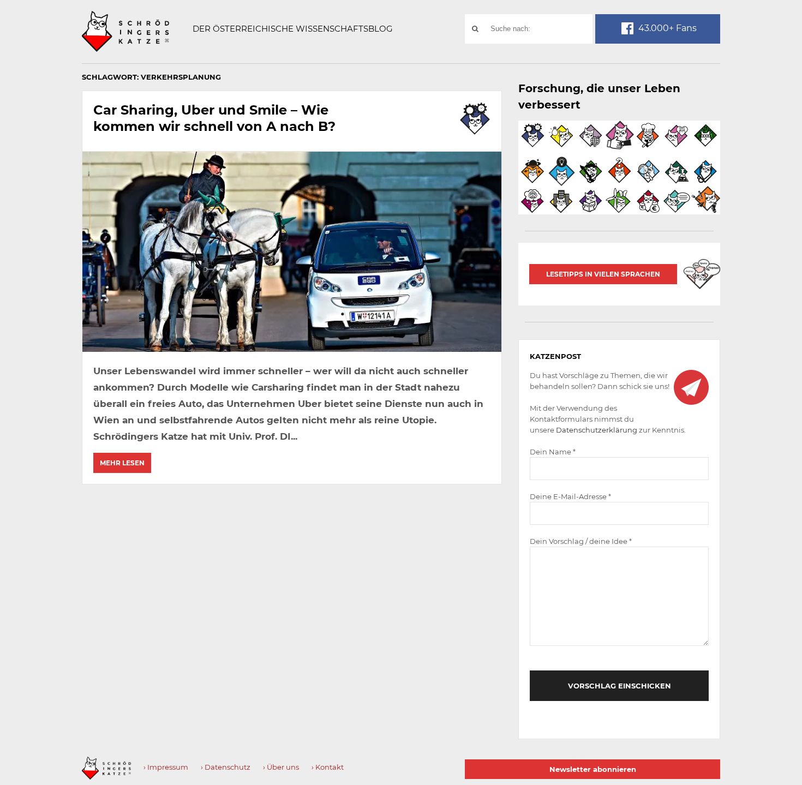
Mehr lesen (122, 463)
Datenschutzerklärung (596, 430)
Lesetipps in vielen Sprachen (603, 274)
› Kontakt (328, 767)
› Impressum (165, 767)
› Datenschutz (225, 767)
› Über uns (281, 767)
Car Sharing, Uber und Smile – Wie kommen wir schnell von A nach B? (214, 118)
